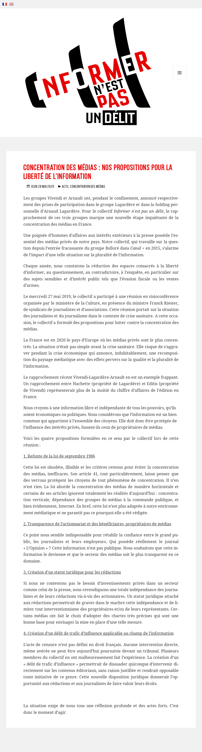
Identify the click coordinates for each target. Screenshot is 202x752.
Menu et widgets (179, 79)
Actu (65, 186)
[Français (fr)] (4, 3)
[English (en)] (11, 3)
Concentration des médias (87, 186)
